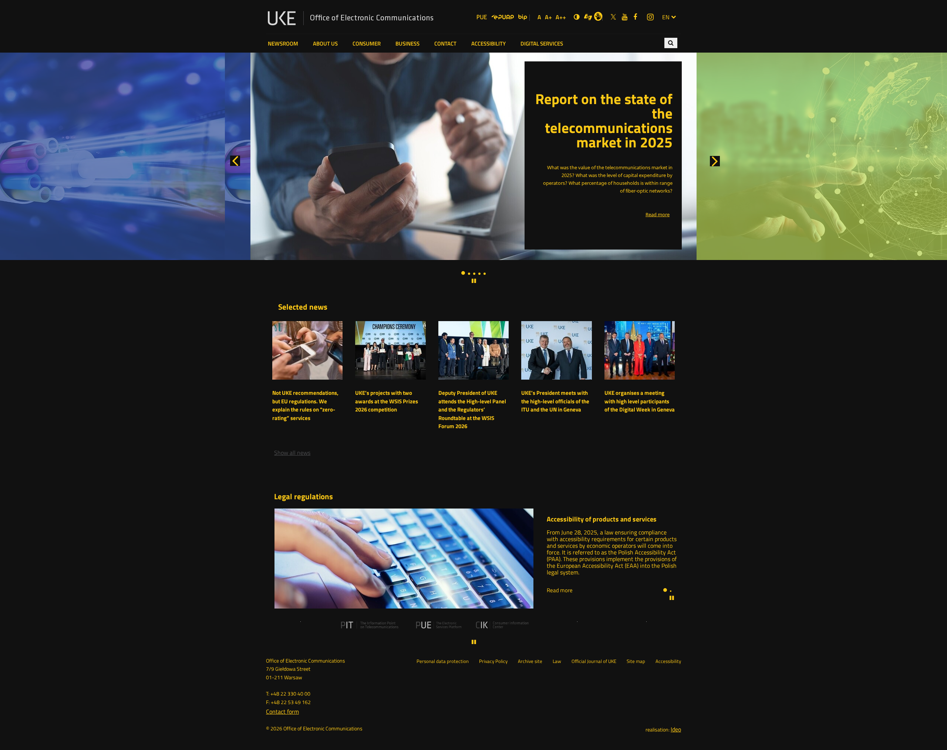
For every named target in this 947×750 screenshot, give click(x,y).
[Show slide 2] (469, 274)
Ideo (676, 729)
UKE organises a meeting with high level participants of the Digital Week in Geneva (639, 401)
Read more (560, 590)
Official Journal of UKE (594, 661)
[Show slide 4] (479, 274)
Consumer (367, 44)
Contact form (282, 711)
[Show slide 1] (463, 273)
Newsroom (283, 44)
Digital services (541, 44)
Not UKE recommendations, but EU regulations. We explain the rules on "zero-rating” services (305, 405)
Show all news (292, 452)
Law (557, 661)
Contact (445, 44)
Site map (636, 661)
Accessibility (488, 44)
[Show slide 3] (474, 274)
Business (407, 44)
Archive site (530, 661)
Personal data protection (443, 661)
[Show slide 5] (484, 274)
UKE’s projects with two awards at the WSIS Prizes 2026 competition (386, 401)
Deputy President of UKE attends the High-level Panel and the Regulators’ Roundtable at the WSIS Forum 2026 (472, 409)
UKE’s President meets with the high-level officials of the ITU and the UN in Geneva (555, 401)
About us (325, 44)
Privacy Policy (493, 661)
